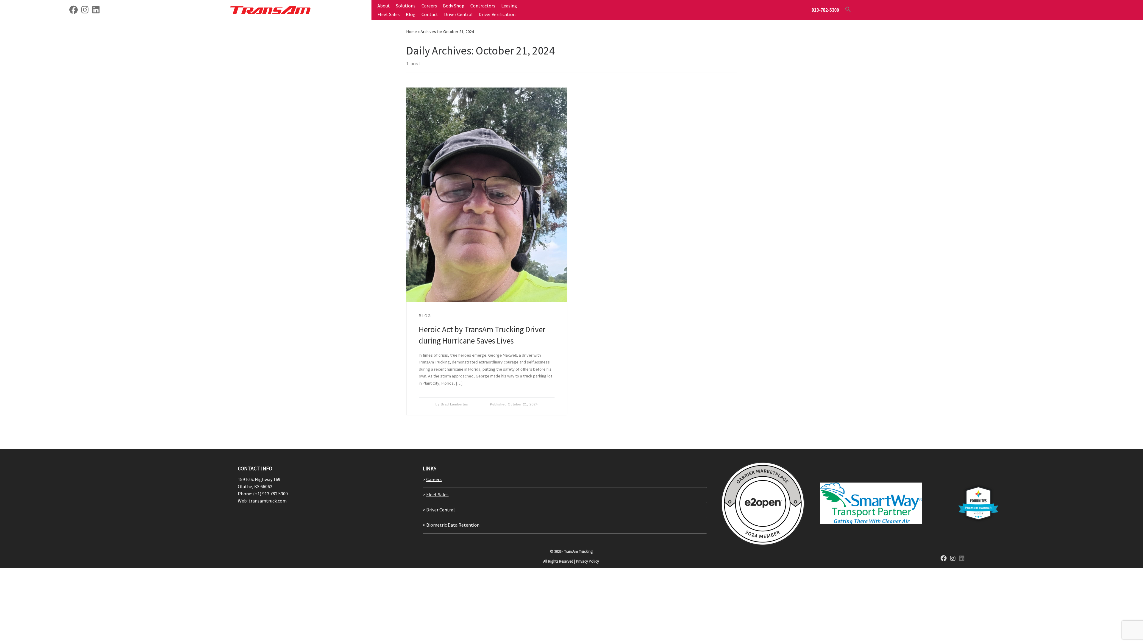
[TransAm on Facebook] (73, 11)
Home (411, 31)
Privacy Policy (588, 561)
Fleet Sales (437, 494)
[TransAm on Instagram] (952, 559)
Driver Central (441, 510)
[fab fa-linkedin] (961, 559)
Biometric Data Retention (453, 525)
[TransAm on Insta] (85, 11)
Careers (434, 479)
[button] (848, 9)
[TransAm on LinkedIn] (96, 11)
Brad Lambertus (454, 404)
